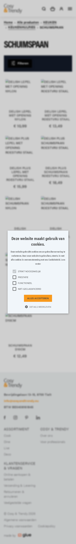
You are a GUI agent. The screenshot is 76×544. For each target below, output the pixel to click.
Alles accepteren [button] (38, 298)
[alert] (38, 272)
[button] (38, 272)
